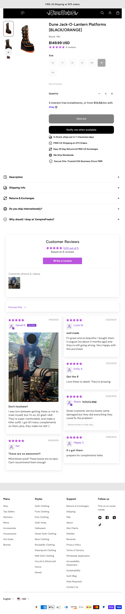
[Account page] (110, 12)
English (7, 598)
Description (16, 177)
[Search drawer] (102, 12)
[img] (16, 320)
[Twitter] (114, 517)
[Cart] (118, 12)
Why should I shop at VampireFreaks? (31, 219)
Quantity (53, 93)
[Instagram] (100, 517)
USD (24, 598)
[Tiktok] (100, 524)
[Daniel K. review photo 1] (33, 367)
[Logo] (62, 12)
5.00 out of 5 (71, 248)
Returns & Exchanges (21, 198)
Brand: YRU (54, 36)
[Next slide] (8, 52)
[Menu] (22, 12)
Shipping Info (17, 187)
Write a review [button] (62, 261)
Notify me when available (81, 129)
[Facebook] (107, 517)
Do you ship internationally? (25, 208)
